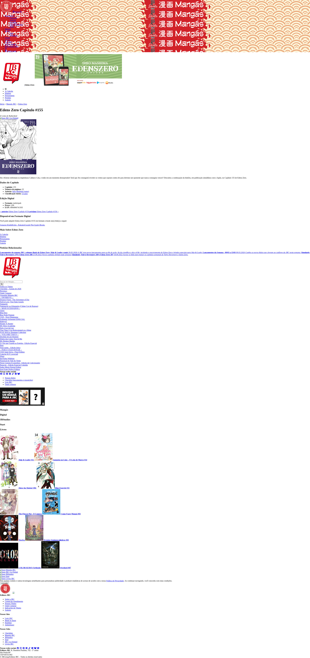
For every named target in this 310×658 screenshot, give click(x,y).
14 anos (25, 194)
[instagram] (10, 374)
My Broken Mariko (7, 341)
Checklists (9, 633)
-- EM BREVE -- (6, 297)
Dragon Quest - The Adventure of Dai (14, 300)
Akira (2, 311)
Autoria (8, 100)
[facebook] (1, 374)
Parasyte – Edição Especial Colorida (14, 365)
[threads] (16, 374)
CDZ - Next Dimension (9, 317)
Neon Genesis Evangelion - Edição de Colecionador (20, 363)
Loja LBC (9, 618)
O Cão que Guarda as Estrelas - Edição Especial (18, 343)
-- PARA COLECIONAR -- (11, 350)
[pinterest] (7, 374)
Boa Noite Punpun (7, 315)
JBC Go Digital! (11, 642)
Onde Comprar (6, 293)
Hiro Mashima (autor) (20, 191)
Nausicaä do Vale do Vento (10, 361)
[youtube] (4, 374)
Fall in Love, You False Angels (12, 302)
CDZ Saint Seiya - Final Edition (12, 352)
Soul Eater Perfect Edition (10, 369)
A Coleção (9, 91)
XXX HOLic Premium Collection (13, 332)
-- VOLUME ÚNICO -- (9, 335)
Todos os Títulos (6, 287)
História (8, 93)
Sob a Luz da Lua (7, 328)
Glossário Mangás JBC (9, 295)
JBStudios (9, 637)
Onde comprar (10, 384)
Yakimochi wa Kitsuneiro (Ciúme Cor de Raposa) (19, 306)
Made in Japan (10, 621)
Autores (8, 610)
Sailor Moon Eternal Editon (10, 367)
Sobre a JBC (10, 599)
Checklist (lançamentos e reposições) (19, 380)
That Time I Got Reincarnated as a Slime (15, 330)
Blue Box (3, 313)
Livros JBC (9, 644)
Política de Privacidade (115, 581)
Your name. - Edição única (10, 348)
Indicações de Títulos (13, 608)
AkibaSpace (9, 625)
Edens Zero (22, 104)
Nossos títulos (10, 378)
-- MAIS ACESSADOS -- (10, 308)
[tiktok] (13, 374)
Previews (3, 291)
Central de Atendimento (14, 601)
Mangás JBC (11, 104)
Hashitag (8, 623)
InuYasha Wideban (7, 359)
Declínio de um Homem (9, 337)
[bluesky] (18, 374)
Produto (8, 98)
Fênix (2, 356)
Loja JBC (8, 382)
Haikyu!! (3, 321)
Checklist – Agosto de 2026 (10, 289)
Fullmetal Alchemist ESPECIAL (12, 319)
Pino (2, 345)
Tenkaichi (4, 304)
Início (2, 104)
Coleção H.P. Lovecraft (9, 354)
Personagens (9, 96)
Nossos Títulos (10, 604)
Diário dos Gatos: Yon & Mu (11, 339)
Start (6, 640)
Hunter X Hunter (6, 324)
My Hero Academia (7, 326)
